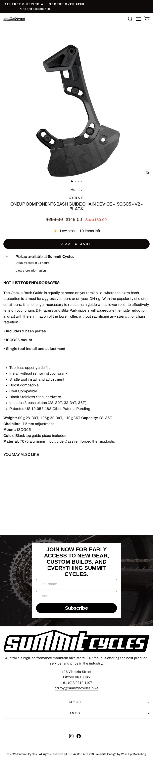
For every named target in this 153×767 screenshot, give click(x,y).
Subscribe (76, 608)
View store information (31, 270)
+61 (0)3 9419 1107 (76, 683)
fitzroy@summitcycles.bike (76, 688)
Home (75, 190)
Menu (75, 702)
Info (75, 713)
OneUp (76, 197)
